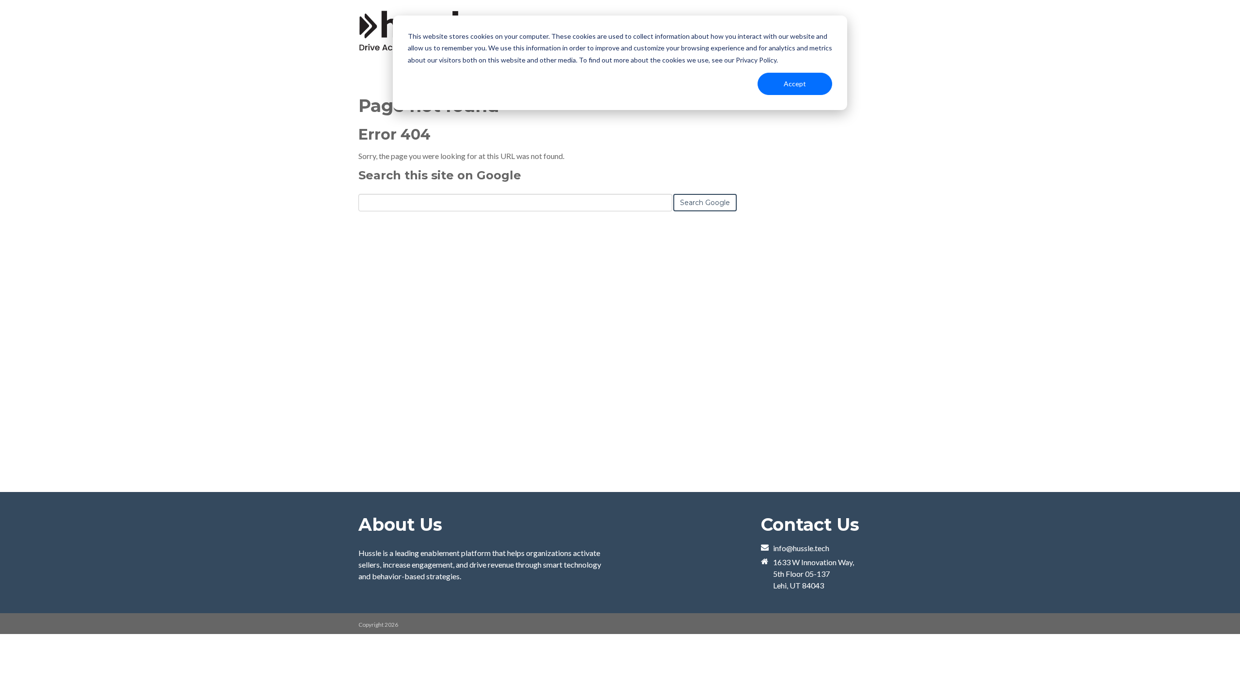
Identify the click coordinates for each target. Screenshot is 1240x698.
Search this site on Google (439, 175)
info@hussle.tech (801, 548)
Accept (795, 83)
